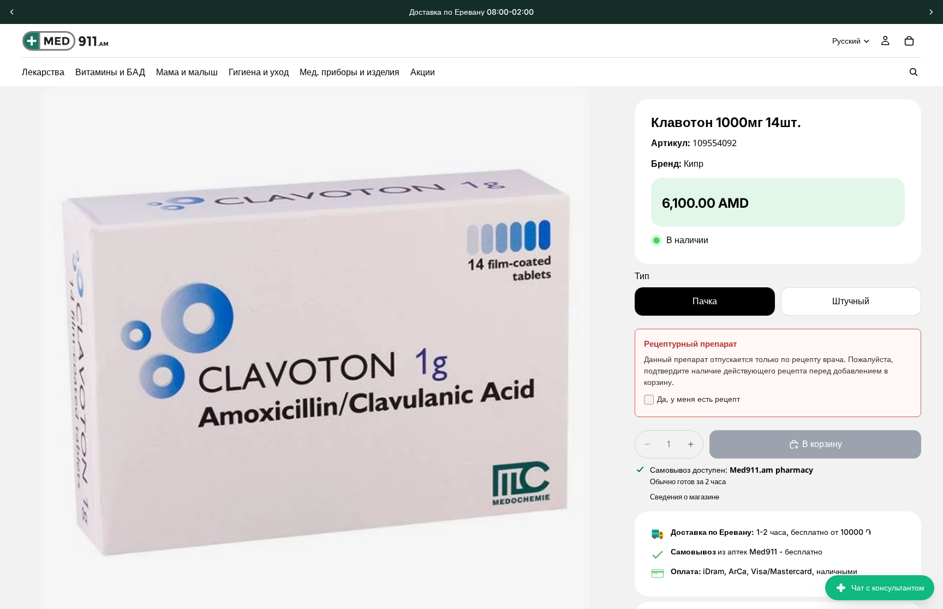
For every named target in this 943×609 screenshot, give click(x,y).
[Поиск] (914, 72)
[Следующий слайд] (931, 12)
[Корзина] (909, 41)
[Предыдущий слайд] (12, 12)
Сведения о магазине (684, 497)
